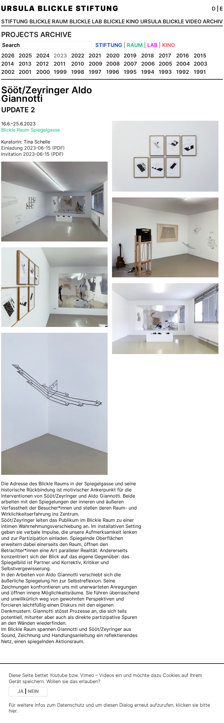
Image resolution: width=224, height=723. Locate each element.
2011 (60, 64)
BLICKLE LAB (85, 21)
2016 (182, 55)
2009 (95, 64)
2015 (200, 55)
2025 (25, 55)
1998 (77, 72)
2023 (60, 55)
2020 (113, 55)
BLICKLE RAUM (48, 21)
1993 (165, 72)
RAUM (135, 45)
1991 (200, 72)
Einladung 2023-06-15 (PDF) (33, 148)
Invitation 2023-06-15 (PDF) (32, 154)
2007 (130, 64)
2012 (42, 64)
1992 (182, 72)
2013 (25, 64)
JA (21, 691)
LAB (152, 45)
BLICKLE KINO (121, 21)
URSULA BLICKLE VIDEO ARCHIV (181, 21)
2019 (130, 55)
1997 (95, 72)
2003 (200, 64)
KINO (168, 45)
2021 (95, 55)
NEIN (33, 691)
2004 (183, 64)
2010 (77, 64)
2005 (165, 64)
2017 (165, 55)
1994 (147, 72)
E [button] (221, 9)
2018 (147, 55)
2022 (77, 55)
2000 (43, 72)
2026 (8, 55)
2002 (8, 72)
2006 (148, 64)
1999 (60, 72)
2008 (113, 64)
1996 (112, 72)
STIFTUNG (14, 21)
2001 (25, 72)
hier (13, 711)
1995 (130, 72)
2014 (7, 64)
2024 (43, 55)
